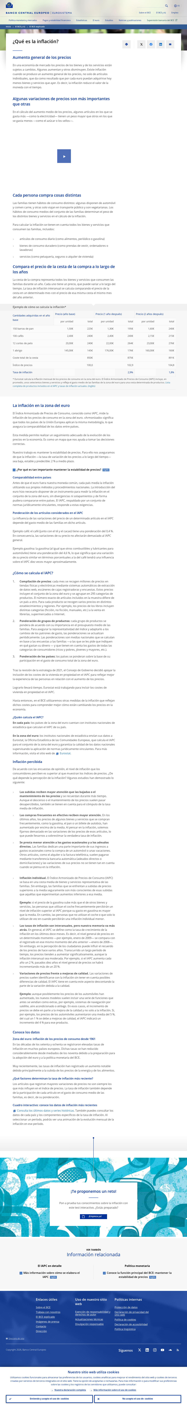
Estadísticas (81, 20)
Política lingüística (125, 1329)
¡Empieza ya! (95, 1216)
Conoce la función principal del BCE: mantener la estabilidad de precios (139, 1275)
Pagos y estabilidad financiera (57, 20)
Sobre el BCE (145, 13)
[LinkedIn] (147, 1350)
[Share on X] (141, 44)
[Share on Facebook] (151, 44)
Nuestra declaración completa (70, 1390)
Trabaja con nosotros (48, 1312)
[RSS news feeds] (178, 1350)
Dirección (41, 1331)
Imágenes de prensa (47, 1322)
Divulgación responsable (89, 1324)
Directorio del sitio (16, 1339)
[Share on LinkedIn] (160, 44)
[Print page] (126, 44)
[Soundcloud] (170, 1350)
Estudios (109, 20)
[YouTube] (162, 1350)
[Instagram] (155, 1350)
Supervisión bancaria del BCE (160, 20)
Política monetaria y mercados (23, 20)
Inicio (8, 27)
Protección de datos (126, 1307)
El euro (96, 20)
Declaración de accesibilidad (131, 1324)
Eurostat (65, 753)
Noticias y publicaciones (130, 20)
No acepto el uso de (137, 1399)
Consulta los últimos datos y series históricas (45, 1111)
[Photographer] (184, 1234)
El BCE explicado (37, 27)
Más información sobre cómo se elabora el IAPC (51, 1275)
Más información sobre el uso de (115, 1390)
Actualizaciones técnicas (89, 1319)
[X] (139, 1350)
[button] (171, 6)
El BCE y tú (161, 13)
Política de (125, 1320)
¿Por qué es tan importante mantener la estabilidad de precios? (59, 470)
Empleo (174, 13)
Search (166, 5)
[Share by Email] (170, 44)
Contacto (41, 1326)
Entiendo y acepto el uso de (49, 1399)
